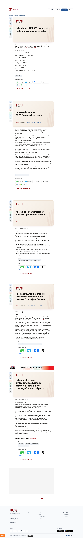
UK (27, 175)
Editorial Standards (42, 516)
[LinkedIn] (24, 531)
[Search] (49, 10)
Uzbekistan (18, 75)
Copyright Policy (66, 514)
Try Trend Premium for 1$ (23, 88)
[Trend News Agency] (13, 510)
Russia (20, 344)
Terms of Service (66, 510)
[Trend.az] (13, 9)
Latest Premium (29, 512)
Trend (25, 47)
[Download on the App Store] (60, 531)
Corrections (41, 518)
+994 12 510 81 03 (13, 521)
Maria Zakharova (37, 344)
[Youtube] (19, 531)
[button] (10, 18)
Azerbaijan (28, 443)
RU (71, 535)
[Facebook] (14, 531)
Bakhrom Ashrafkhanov (23, 446)
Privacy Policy (65, 512)
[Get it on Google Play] (69, 531)
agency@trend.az (13, 522)
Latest (27, 510)
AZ (69, 535)
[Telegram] (22, 531)
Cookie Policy (65, 516)
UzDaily (35, 47)
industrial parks (35, 443)
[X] (16, 531)
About (40, 510)
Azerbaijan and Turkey (23, 260)
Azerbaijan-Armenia (28, 344)
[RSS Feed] (27, 531)
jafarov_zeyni (33, 438)
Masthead (40, 512)
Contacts (40, 514)
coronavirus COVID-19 (20, 175)
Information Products (55, 512)
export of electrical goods (35, 260)
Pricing (52, 510)
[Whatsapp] (11, 531)
